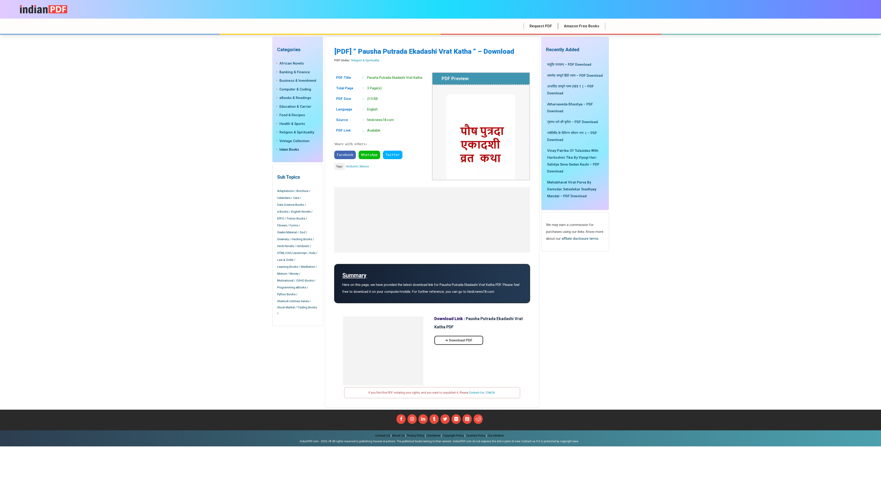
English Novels (301, 211)
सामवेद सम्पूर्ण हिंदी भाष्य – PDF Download (575, 75)
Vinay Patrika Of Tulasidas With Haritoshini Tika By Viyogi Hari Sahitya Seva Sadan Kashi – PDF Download (573, 161)
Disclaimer (433, 435)
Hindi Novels (285, 246)
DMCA (490, 392)
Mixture (364, 166)
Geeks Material (287, 232)
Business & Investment (297, 81)
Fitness (282, 225)
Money (294, 273)
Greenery (283, 239)
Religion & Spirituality (365, 60)
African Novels (291, 63)
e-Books (282, 211)
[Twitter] (445, 419)
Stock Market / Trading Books (297, 307)
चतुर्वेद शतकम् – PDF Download (569, 64)
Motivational (285, 280)
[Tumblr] (434, 419)
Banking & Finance (294, 72)
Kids (312, 253)
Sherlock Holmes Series (293, 301)
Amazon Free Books (581, 26)
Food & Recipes (292, 115)
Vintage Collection (294, 141)
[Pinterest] (467, 419)
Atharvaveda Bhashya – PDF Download (570, 107)
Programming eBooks (291, 287)
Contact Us (382, 435)
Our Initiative (496, 435)
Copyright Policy (453, 435)
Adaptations (285, 191)
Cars (296, 198)
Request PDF (541, 26)
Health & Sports (292, 124)
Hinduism (352, 166)
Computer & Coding (295, 89)
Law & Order (285, 260)
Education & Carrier (295, 106)
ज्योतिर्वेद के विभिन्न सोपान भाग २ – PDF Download (572, 136)
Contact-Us (476, 392)
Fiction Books (296, 218)
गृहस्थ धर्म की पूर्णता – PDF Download (572, 122)
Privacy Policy (415, 435)
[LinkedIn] (423, 419)
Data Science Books (290, 204)
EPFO (280, 218)
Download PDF (460, 340)
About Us (398, 435)
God (302, 232)
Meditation (308, 266)
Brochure (302, 191)
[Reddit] (478, 419)
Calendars (283, 198)
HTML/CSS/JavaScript (292, 253)
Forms (294, 225)
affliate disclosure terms (580, 239)
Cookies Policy (475, 435)
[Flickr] (456, 419)
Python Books (286, 294)
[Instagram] (412, 419)
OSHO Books (305, 280)
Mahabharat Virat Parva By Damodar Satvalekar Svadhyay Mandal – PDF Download (571, 189)
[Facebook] (401, 419)
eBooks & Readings (295, 98)
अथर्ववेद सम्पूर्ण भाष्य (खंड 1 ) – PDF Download (570, 89)
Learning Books (287, 266)
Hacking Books (302, 239)
